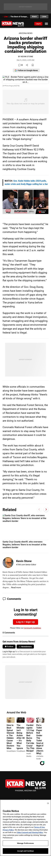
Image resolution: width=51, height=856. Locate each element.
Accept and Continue (25, 851)
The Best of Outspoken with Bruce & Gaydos (19, 17)
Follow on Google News (28, 70)
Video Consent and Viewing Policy (30, 832)
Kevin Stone (24, 561)
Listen (44, 17)
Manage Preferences (25, 843)
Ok (48, 803)
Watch (34, 17)
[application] (26, 201)
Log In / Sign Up (25, 622)
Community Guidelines (32, 628)
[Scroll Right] (46, 509)
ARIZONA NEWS (25, 33)
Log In (38, 24)
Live (6, 17)
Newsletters (26, 647)
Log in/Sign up (9, 651)
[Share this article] (27, 65)
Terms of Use (39, 827)
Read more (16, 587)
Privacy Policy (8, 830)
